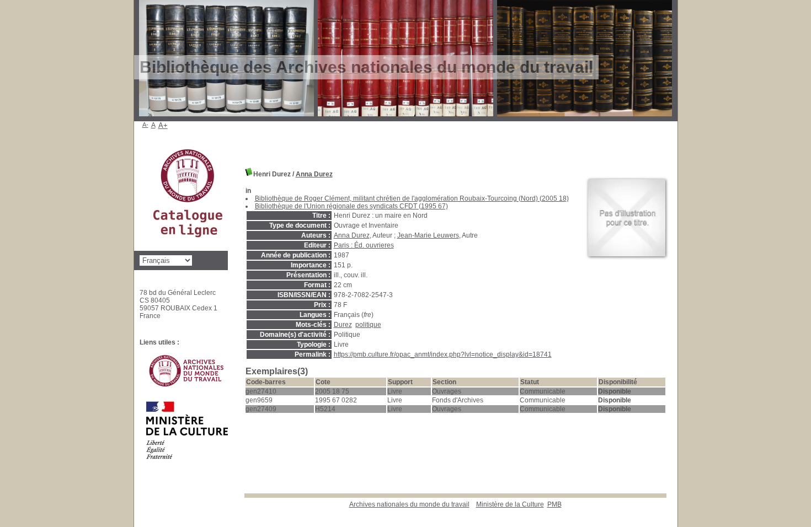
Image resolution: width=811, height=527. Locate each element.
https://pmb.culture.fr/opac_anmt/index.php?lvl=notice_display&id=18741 (443, 354)
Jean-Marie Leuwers (428, 235)
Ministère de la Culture (510, 504)
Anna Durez (314, 174)
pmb (554, 504)
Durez (343, 325)
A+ (163, 125)
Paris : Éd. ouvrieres (364, 245)
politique (368, 325)
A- (145, 124)
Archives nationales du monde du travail (409, 504)
